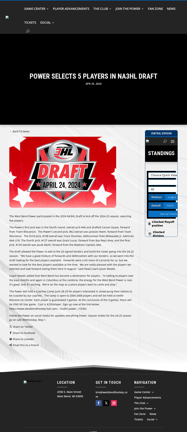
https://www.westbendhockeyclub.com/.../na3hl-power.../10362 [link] (48, 308)
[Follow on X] (106, 403)
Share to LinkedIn (23, 339)
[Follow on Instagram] (114, 403)
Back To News (21, 131)
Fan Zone (155, 9)
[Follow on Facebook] (99, 403)
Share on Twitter (23, 326)
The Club (100, 9)
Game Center (34, 9)
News (171, 9)
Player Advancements (71, 9)
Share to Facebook (24, 333)
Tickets (30, 22)
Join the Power (128, 9)
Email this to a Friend (26, 345)
